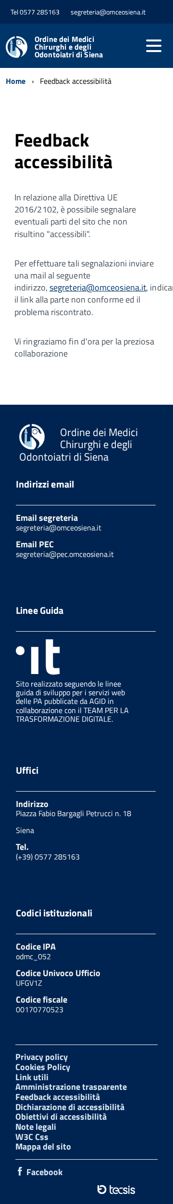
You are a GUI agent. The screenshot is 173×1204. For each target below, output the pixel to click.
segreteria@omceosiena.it (97, 287)
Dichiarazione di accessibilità (69, 1106)
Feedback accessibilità (57, 1096)
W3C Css (32, 1136)
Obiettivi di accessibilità (61, 1116)
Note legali (35, 1126)
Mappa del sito (43, 1146)
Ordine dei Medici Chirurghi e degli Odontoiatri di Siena (69, 46)
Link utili (32, 1077)
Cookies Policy (42, 1066)
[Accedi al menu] (153, 45)
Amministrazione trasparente (71, 1086)
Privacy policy (41, 1056)
